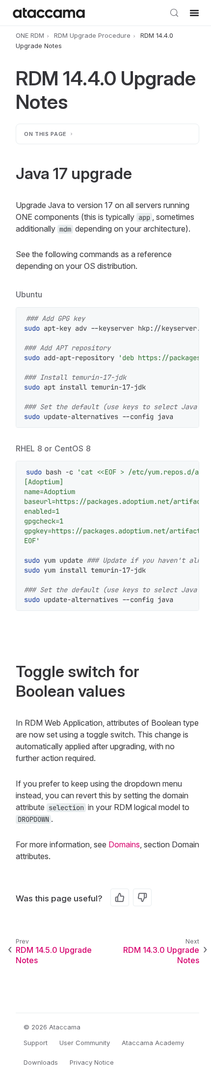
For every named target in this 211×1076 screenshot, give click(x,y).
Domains (124, 844)
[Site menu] (194, 13)
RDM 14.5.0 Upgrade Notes (54, 955)
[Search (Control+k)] (174, 13)
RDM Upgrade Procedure (92, 35)
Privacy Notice (92, 1062)
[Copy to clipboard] (186, 320)
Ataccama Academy (153, 1043)
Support (36, 1043)
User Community (84, 1043)
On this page (45, 134)
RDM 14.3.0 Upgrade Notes (161, 955)
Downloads (41, 1062)
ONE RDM (30, 35)
